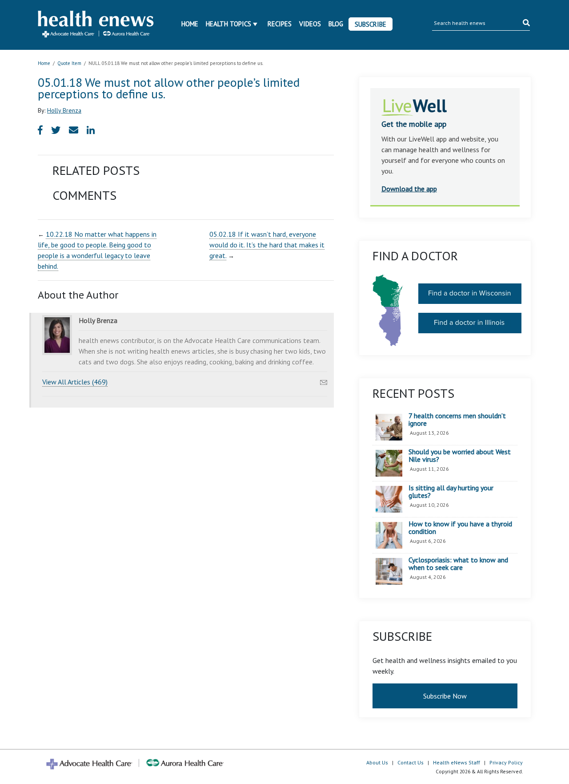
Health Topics (228, 24)
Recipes (280, 24)
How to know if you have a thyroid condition (460, 528)
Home (189, 24)
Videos (310, 24)
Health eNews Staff (456, 762)
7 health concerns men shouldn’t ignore (457, 420)
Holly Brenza (64, 110)
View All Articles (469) (75, 381)
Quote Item (69, 63)
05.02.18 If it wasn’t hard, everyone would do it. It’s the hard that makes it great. (267, 245)
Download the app (409, 188)
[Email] (323, 380)
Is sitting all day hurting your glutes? (451, 492)
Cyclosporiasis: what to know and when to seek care (458, 564)
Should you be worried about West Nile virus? (460, 456)
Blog (336, 24)
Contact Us (410, 762)
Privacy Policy (506, 762)
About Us (377, 762)
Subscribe (370, 24)
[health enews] (96, 25)
